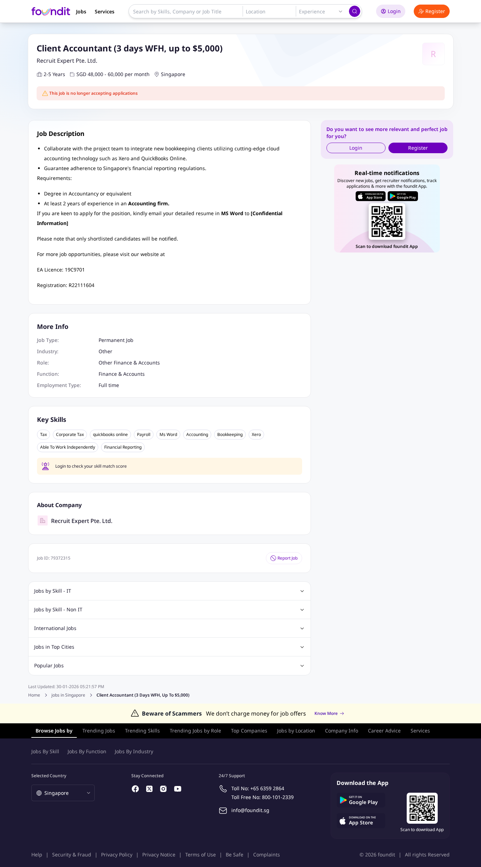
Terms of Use (200, 854)
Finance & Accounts (122, 373)
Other (105, 351)
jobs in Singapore (68, 695)
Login (394, 11)
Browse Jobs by (54, 730)
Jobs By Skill (45, 751)
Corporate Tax (70, 434)
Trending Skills (142, 730)
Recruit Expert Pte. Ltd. (67, 60)
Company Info (341, 730)
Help (36, 854)
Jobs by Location (296, 730)
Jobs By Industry (134, 751)
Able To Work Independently (67, 447)
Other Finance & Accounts (129, 362)
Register (435, 11)
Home (34, 695)
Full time (109, 385)
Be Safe (234, 854)
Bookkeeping (230, 434)
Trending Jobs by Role (195, 730)
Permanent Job (116, 340)
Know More (326, 713)
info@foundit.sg (250, 810)
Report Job (287, 558)
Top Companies (249, 730)
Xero (256, 434)
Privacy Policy (116, 854)
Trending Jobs (98, 730)
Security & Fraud (71, 854)
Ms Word (168, 434)
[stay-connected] (135, 789)
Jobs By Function (87, 751)
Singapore (173, 74)
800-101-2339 (278, 797)
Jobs (81, 11)
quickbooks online (110, 434)
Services (104, 11)
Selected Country (48, 776)
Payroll (143, 434)
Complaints (266, 854)
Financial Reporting (123, 447)
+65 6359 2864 (267, 788)
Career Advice (384, 730)
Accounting (197, 434)
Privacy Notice (158, 854)
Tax (43, 434)
